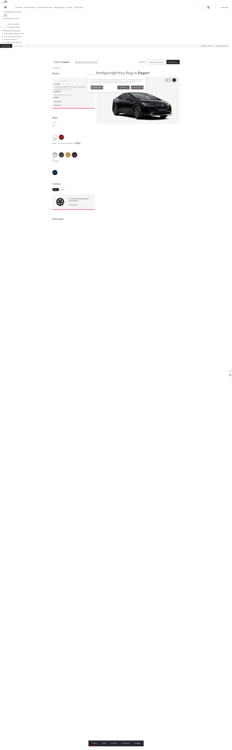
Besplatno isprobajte (207, 46)
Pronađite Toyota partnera (223, 46)
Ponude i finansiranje (45, 7)
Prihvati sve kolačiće (137, 87)
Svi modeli (18, 7)
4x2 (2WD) (57, 84)
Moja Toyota (225, 7)
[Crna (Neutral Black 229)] (74, 154)
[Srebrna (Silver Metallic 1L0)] (54, 154)
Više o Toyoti (79, 7)
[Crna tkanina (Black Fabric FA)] (71, 279)
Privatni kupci (6, 46)
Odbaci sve (123, 87)
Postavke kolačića (97, 87)
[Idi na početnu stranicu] (5, 7)
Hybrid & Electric (30, 7)
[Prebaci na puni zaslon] (174, 80)
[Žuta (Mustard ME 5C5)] (68, 154)
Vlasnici (69, 7)
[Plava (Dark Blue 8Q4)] (54, 172)
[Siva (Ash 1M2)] (61, 154)
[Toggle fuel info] (71, 89)
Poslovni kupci (18, 46)
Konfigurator (173, 62)
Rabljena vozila (59, 7)
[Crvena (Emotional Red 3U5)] (61, 137)
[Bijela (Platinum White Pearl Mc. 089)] (54, 137)
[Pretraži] (216, 7)
